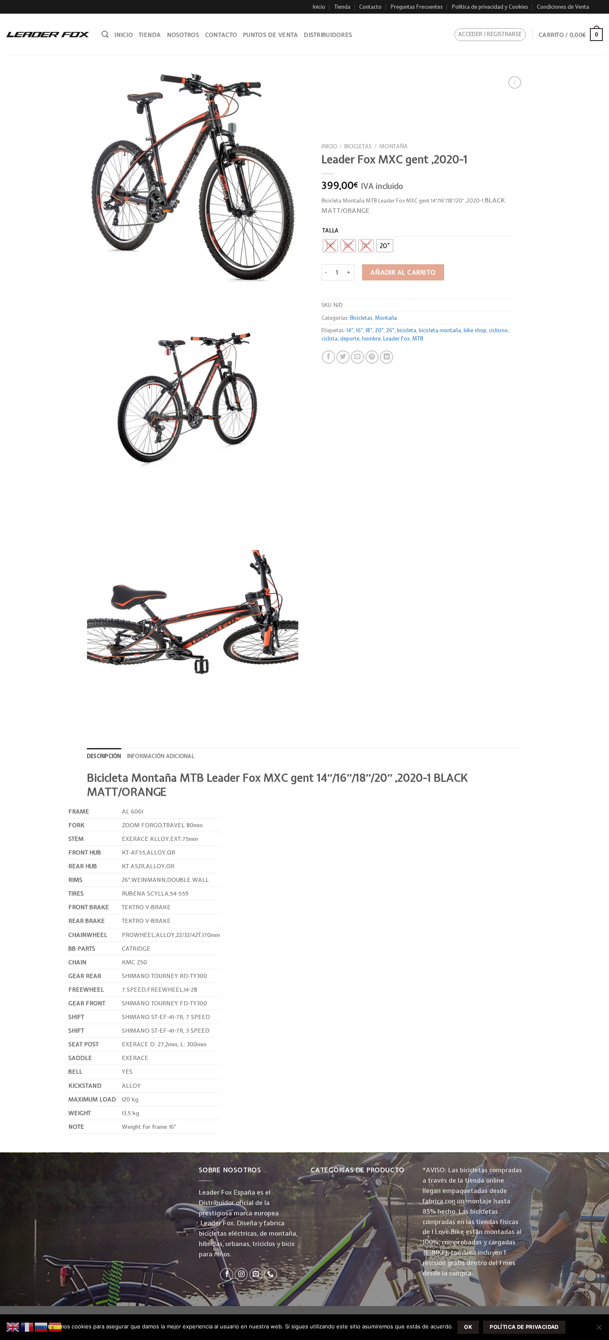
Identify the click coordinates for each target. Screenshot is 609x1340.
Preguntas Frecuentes (417, 6)
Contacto (370, 6)
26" (390, 330)
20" (379, 330)
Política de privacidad (524, 1327)
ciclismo (498, 330)
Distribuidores (328, 35)
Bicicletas (358, 146)
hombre (371, 338)
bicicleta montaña (440, 330)
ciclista (329, 338)
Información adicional (160, 756)
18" (368, 330)
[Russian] (41, 1326)
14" (349, 330)
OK (468, 1327)
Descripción (104, 756)
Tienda (342, 6)
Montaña (393, 146)
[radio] (330, 245)
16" (359, 330)
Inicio (319, 6)
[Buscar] (105, 34)
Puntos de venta (270, 35)
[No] (598, 1329)
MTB (417, 338)
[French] (27, 1326)
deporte (350, 338)
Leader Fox (396, 338)
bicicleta (406, 330)
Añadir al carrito (403, 272)
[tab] (104, 756)
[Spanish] (55, 1326)
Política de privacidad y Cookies (490, 6)
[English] (13, 1326)
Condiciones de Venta (563, 6)
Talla (330, 230)
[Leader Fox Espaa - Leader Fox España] (47, 34)
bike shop (475, 330)
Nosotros (183, 35)
